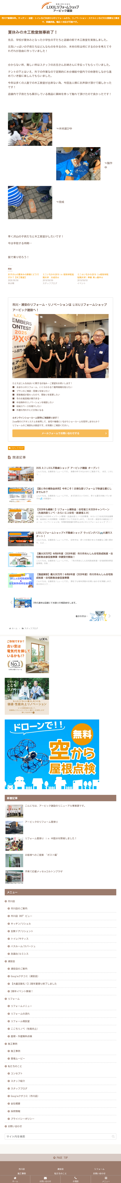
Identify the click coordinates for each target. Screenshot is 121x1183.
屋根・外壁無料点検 (21, 1036)
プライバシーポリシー (22, 1119)
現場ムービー (18, 1058)
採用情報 (15, 1111)
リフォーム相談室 (20, 1021)
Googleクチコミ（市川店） (25, 1096)
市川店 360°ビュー (21, 916)
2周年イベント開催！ (22, 991)
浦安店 (11, 961)
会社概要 (15, 1103)
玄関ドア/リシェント (22, 931)
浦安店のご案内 (19, 969)
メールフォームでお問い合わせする (60, 433)
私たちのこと (15, 1066)
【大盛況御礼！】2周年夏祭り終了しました (34, 984)
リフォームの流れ (20, 1014)
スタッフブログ (17, 448)
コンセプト (17, 1073)
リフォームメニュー (21, 1006)
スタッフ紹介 (18, 1081)
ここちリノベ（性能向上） (25, 1029)
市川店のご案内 (19, 908)
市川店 (11, 901)
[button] (113, 1136)
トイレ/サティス (19, 939)
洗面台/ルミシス (19, 954)
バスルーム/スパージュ (23, 946)
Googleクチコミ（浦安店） (25, 976)
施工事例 (12, 1044)
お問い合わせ (15, 1126)
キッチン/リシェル (21, 924)
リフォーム (14, 999)
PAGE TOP (61, 1157)
